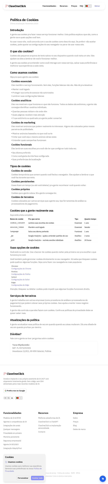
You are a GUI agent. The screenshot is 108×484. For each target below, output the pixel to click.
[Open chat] (103, 479)
